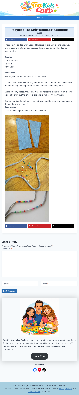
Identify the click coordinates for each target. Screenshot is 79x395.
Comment (7, 249)
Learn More (39, 356)
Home (39, 33)
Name (6, 284)
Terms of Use (34, 391)
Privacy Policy (65, 388)
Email (45, 284)
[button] (71, 118)
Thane (23, 35)
